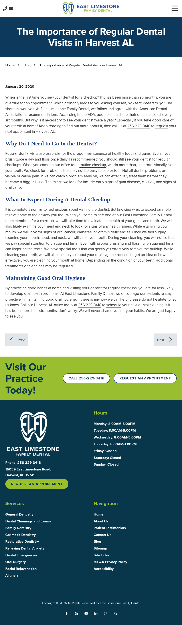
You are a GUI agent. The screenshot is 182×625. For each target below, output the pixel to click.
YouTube (86, 613)
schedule (113, 305)
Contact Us (11, 8)
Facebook (66, 613)
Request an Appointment (145, 378)
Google (76, 613)
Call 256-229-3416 (87, 378)
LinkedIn (95, 613)
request (161, 126)
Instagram (105, 613)
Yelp (115, 613)
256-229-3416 (138, 126)
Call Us (5, 8)
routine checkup (92, 164)
